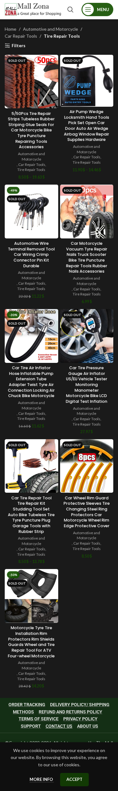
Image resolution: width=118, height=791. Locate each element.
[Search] (70, 9)
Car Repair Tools (21, 36)
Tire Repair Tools (31, 169)
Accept (74, 779)
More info (42, 779)
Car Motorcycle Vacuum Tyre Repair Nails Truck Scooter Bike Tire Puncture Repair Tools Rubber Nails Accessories (86, 257)
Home (10, 29)
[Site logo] (33, 9)
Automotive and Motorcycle (50, 29)
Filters (18, 45)
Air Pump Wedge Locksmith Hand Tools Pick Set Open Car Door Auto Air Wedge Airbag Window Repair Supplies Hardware (86, 125)
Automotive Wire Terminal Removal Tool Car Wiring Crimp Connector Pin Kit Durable (31, 255)
